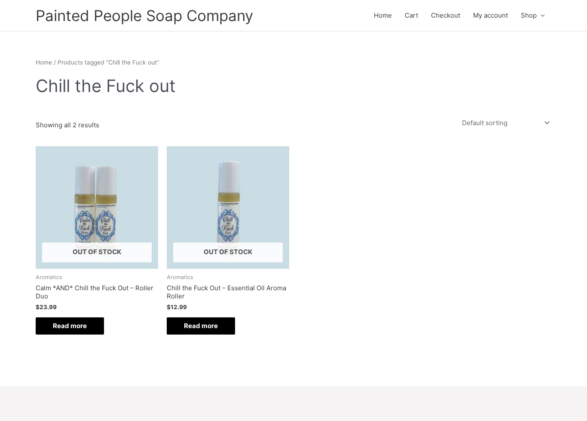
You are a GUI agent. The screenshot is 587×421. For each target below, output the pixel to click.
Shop (529, 15)
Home (383, 15)
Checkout (445, 15)
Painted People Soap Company (144, 15)
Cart (411, 15)
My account (490, 15)
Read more (70, 326)
